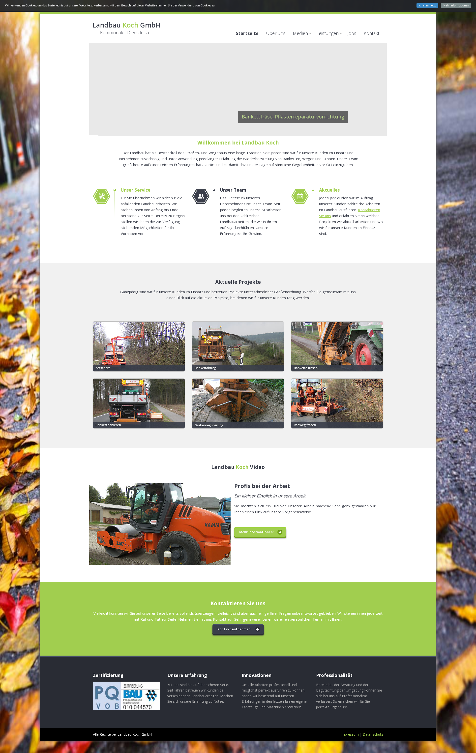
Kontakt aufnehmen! (234, 629)
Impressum (350, 734)
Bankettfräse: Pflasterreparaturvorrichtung (293, 116)
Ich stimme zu (427, 5)
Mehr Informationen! (256, 532)
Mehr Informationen (456, 5)
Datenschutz (373, 734)
